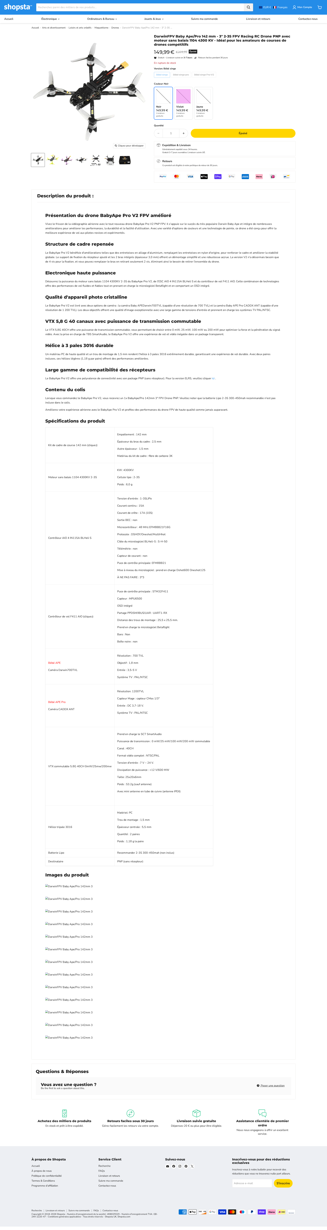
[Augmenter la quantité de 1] (183, 133)
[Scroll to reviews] (224, 49)
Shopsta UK (110, 1216)
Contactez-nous (308, 19)
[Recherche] (248, 7)
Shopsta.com (124, 1216)
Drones (115, 27)
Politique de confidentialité (47, 1176)
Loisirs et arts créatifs (80, 27)
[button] (273, 7)
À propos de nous (42, 1171)
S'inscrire (283, 1183)
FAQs (101, 1171)
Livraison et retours (258, 19)
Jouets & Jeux (153, 19)
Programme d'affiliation (45, 1185)
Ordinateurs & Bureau (101, 19)
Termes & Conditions (43, 1180)
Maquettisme (101, 27)
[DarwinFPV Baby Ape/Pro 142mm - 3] (38, 160)
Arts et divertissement (54, 27)
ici (213, 378)
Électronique (49, 19)
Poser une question (272, 1086)
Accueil (8, 19)
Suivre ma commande (204, 19)
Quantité (159, 125)
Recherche (104, 1166)
